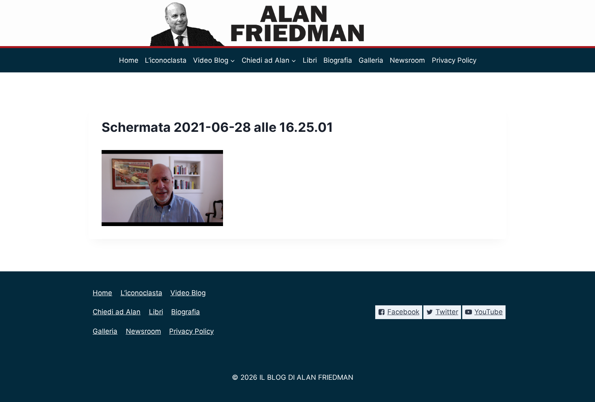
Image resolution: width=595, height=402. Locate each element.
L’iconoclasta (166, 60)
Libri (310, 60)
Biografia (337, 60)
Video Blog (188, 293)
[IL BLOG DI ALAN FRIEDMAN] (297, 23)
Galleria (371, 60)
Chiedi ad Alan (116, 312)
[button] (232, 60)
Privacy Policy (454, 60)
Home (128, 60)
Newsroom (407, 60)
